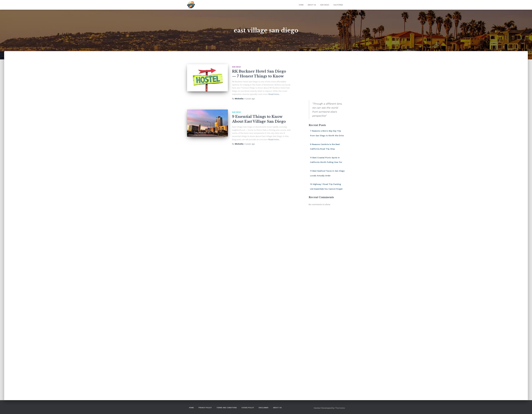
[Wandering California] (191, 4)
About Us (312, 5)
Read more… (274, 94)
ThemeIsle (340, 408)
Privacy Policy (205, 408)
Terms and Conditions (226, 408)
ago (249, 98)
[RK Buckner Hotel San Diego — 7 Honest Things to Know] (207, 78)
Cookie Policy (247, 408)
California (338, 5)
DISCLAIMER (263, 408)
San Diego (324, 5)
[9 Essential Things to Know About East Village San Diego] (207, 123)
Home (301, 5)
